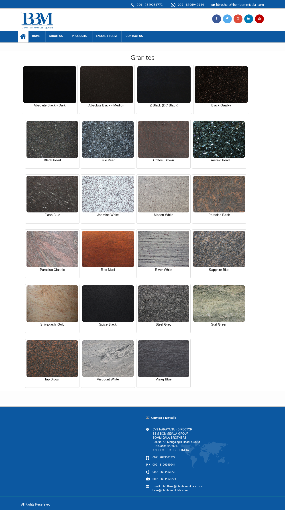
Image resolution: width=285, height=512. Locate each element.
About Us (56, 36)
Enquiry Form (106, 36)
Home (36, 36)
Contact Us (134, 36)
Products (79, 36)
